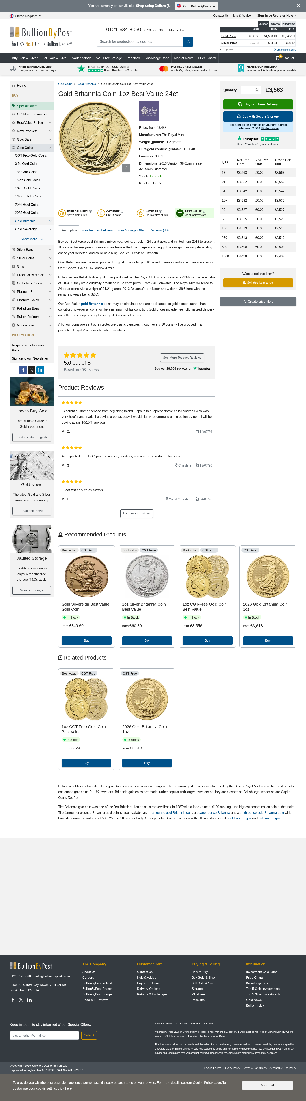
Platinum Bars (26, 291)
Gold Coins (24, 148)
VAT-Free (109, 58)
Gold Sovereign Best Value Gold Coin (85, 607)
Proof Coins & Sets (30, 275)
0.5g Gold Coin (26, 163)
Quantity (230, 90)
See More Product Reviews (182, 357)
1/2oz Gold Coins (27, 180)
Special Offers (27, 106)
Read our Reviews (95, 1000)
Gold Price (228, 36)
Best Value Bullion (29, 122)
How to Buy (200, 972)
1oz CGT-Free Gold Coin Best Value (205, 607)
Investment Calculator (261, 972)
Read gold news (31, 510)
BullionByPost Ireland (97, 983)
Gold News (31, 484)
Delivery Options (148, 988)
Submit (89, 1035)
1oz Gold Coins (26, 172)
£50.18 (254, 43)
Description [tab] (68, 230)
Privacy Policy (231, 1068)
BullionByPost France (97, 988)
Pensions (133, 58)
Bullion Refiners (28, 317)
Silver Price (229, 43)
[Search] (188, 42)
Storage (197, 988)
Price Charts (207, 58)
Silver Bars (24, 249)
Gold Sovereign (26, 229)
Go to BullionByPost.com (199, 6)
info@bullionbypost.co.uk (52, 976)
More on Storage (31, 590)
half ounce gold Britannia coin (171, 812)
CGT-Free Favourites (32, 114)
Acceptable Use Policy (282, 1068)
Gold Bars (24, 139)
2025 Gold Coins (27, 212)
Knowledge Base (157, 58)
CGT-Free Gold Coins (31, 155)
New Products (27, 131)
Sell (55, 58)
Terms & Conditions (255, 1068)
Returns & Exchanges (152, 994)
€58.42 (290, 43)
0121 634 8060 (20, 976)
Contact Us (221, 15)
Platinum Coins (27, 300)
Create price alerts (286, 49)
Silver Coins (25, 258)
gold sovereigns (239, 818)
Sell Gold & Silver (204, 983)
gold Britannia (92, 304)
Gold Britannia (25, 221)
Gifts (20, 266)
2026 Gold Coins (27, 204)
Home (21, 85)
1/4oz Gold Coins (27, 188)
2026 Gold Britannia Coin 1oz (265, 607)
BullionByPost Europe (97, 994)
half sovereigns (269, 818)
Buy (25, 58)
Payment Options (149, 983)
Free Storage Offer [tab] (131, 230)
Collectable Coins (29, 283)
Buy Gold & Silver (204, 977)
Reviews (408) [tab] (159, 230)
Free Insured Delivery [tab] (97, 230)
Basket (287, 57)
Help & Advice (241, 15)
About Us (88, 972)
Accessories (25, 325)
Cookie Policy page (207, 1082)
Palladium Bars (27, 308)
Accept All (267, 1085)
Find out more (270, 128)
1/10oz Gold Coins (28, 196)
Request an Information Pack (28, 347)
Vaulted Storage (31, 558)
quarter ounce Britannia (213, 812)
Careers (88, 977)
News (183, 58)
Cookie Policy (212, 1068)
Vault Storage (81, 58)
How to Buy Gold (31, 411)
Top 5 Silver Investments (263, 994)
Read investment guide (31, 437)
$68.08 (272, 43)
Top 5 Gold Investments (262, 988)
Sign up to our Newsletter (30, 358)
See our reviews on (174, 368)
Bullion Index (255, 1005)
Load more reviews (136, 513)
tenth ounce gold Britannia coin (262, 812)
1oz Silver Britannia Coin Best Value (144, 607)
